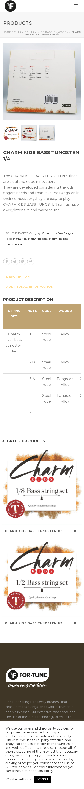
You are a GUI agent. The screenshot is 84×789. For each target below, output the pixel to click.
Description (18, 276)
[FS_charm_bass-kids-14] (11, 133)
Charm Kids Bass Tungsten (47, 32)
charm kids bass (37, 238)
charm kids (19, 238)
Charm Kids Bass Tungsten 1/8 (34, 531)
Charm (19, 32)
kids (20, 244)
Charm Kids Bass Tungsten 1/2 (33, 623)
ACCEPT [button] (42, 779)
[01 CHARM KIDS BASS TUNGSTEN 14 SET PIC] (29, 133)
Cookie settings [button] (18, 779)
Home (7, 32)
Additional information (29, 286)
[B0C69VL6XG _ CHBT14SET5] (47, 133)
